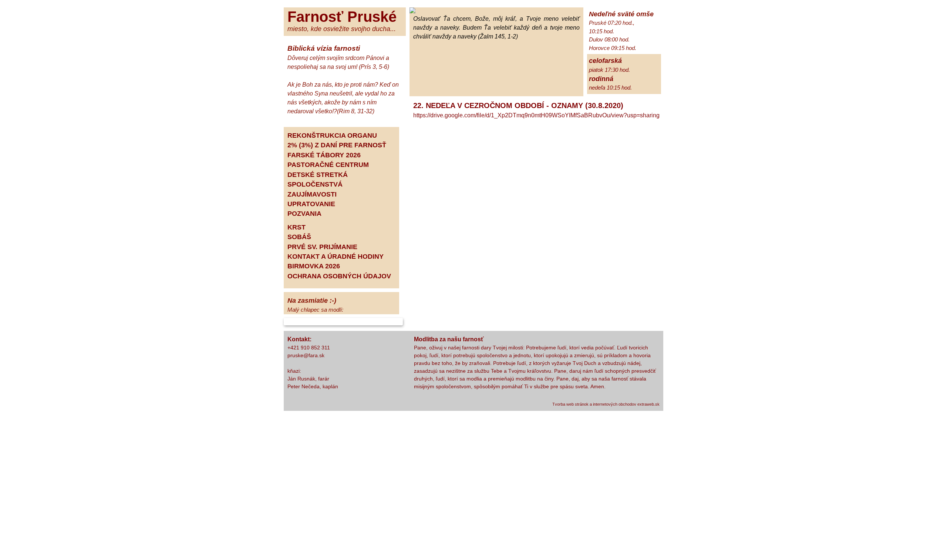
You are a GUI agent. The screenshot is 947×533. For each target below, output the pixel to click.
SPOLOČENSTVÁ (315, 184)
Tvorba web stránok (570, 404)
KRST (296, 227)
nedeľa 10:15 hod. (610, 87)
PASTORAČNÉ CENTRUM (328, 164)
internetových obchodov (614, 404)
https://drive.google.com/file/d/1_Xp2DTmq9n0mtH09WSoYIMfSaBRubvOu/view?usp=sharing (536, 115)
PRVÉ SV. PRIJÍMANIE (322, 247)
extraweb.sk (648, 404)
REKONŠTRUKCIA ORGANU (332, 135)
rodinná (601, 79)
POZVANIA (304, 213)
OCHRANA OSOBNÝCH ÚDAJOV (339, 276)
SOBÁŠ (299, 237)
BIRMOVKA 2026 (313, 266)
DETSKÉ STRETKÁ (317, 174)
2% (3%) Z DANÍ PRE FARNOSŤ (336, 145)
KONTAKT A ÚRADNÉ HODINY (335, 256)
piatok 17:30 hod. (609, 70)
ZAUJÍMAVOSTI (312, 194)
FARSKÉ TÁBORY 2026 (324, 155)
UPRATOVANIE (311, 204)
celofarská (605, 60)
